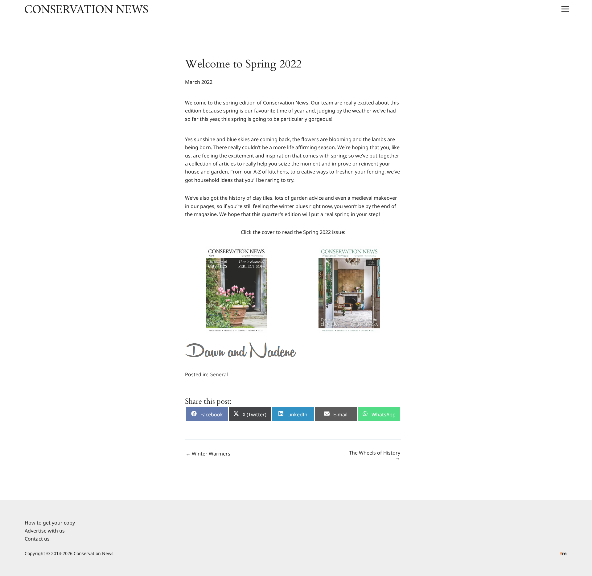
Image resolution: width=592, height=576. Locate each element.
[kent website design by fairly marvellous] (563, 553)
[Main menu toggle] (565, 9)
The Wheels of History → (374, 455)
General (218, 374)
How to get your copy (50, 522)
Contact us (37, 538)
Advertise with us (45, 530)
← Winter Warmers (208, 453)
